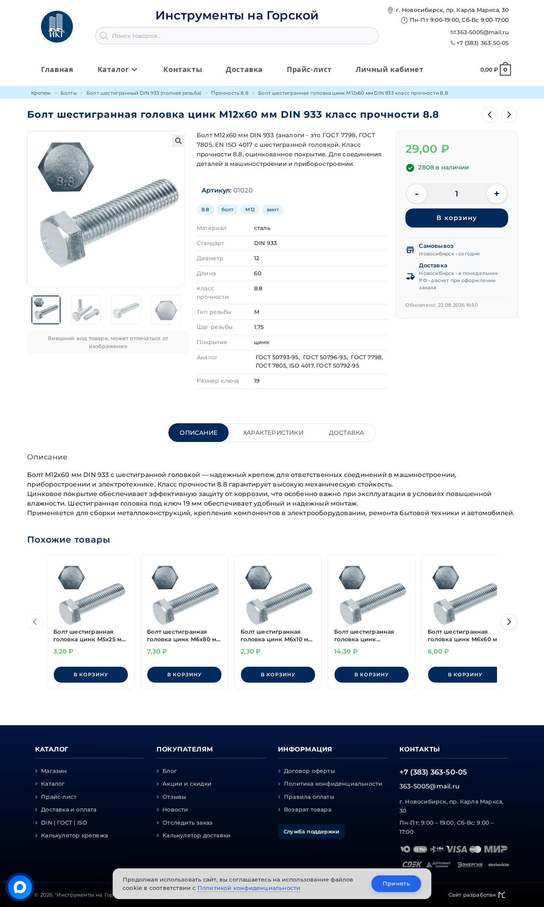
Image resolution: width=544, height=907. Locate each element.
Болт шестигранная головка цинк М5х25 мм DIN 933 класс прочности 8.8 (89, 636)
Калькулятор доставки (196, 835)
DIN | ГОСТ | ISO (64, 822)
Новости (175, 809)
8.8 (205, 209)
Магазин (54, 771)
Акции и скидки (186, 783)
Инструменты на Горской (237, 15)
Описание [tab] (198, 432)
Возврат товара (307, 809)
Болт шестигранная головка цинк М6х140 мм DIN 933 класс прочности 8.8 (365, 636)
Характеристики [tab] (273, 432)
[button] (178, 140)
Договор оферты (309, 771)
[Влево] (35, 622)
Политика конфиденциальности (333, 783)
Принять (396, 883)
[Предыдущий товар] (490, 115)
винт (273, 209)
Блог (169, 771)
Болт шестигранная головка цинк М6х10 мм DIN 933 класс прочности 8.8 (277, 636)
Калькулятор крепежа (74, 835)
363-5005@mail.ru (483, 32)
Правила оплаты (309, 796)
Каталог (53, 783)
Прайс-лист (58, 796)
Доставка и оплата (68, 809)
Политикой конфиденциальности (249, 887)
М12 (250, 209)
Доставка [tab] (346, 432)
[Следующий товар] (509, 115)
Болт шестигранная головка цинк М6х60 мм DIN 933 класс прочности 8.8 (464, 636)
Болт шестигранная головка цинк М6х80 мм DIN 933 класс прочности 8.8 (184, 636)
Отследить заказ (187, 822)
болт (227, 209)
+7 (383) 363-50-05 (482, 43)
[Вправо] (509, 622)
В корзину (456, 218)
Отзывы (174, 796)
